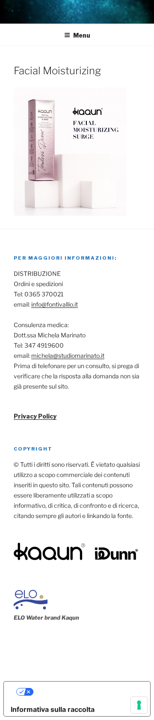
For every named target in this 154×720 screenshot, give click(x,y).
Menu (81, 35)
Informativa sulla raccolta (53, 709)
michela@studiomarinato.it (67, 355)
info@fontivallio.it (54, 304)
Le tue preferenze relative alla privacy (86, 692)
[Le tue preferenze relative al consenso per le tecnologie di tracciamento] (139, 705)
